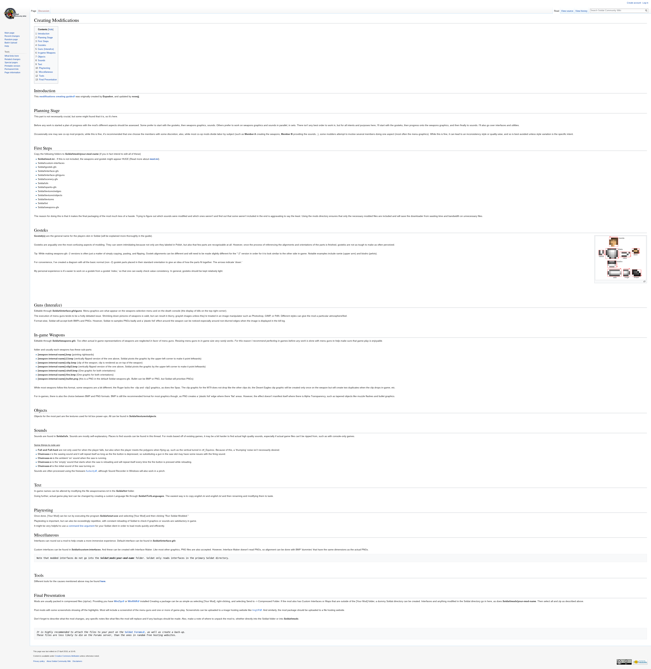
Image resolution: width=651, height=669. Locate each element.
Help (7, 46)
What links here (12, 56)
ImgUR (256, 610)
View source (567, 11)
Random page (11, 39)
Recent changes (12, 36)
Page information (12, 72)
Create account (634, 3)
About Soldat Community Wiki (59, 661)
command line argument (81, 525)
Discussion (43, 11)
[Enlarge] (644, 281)
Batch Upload (11, 43)
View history (581, 11)
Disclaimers (77, 661)
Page (33, 11)
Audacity (90, 471)
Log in (645, 3)
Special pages (11, 62)
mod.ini (154, 159)
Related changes (12, 59)
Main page (9, 33)
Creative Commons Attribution (67, 656)
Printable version (12, 66)
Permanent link (11, 69)
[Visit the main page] (14, 13)
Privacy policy (39, 661)
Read (556, 11)
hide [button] (51, 29)
